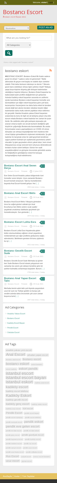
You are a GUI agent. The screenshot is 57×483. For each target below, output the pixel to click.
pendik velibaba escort (34, 452)
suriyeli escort (26, 456)
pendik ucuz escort (30, 448)
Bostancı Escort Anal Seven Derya (20, 166)
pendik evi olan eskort (31, 431)
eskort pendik (28, 368)
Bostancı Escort (23, 12)
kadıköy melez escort (39, 404)
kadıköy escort (17, 387)
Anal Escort (15, 354)
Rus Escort (12, 456)
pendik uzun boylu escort (15, 452)
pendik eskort (33, 421)
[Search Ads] (8, 53)
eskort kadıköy (11, 369)
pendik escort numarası (14, 417)
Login (50, 2)
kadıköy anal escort (42, 383)
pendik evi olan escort (13, 431)
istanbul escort (19, 373)
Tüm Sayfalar (28, 476)
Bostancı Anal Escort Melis (19, 193)
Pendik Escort (12, 328)
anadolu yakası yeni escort (19, 350)
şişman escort (27, 461)
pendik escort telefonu (33, 417)
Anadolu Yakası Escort (16, 314)
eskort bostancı (36, 364)
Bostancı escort (32, 359)
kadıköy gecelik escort (16, 399)
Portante (24, 171)
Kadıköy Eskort (18, 395)
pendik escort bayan (31, 413)
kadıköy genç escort (17, 403)
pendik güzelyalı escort (33, 435)
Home (6, 62)
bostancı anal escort (13, 359)
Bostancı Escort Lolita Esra (20, 222)
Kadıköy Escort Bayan (16, 323)
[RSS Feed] (5, 2)
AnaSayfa (7, 476)
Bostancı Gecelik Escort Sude (18, 252)
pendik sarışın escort (13, 448)
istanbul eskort (19, 382)
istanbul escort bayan (26, 377)
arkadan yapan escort (37, 355)
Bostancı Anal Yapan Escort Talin (20, 279)
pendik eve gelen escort (22, 426)
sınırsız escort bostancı (41, 456)
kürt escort (28, 408)
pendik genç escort (13, 435)
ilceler (17, 476)
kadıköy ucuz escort (13, 409)
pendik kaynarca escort (14, 439)
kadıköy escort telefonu (17, 391)
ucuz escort (12, 460)
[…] (37, 183)
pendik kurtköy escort (32, 439)
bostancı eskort (17, 364)
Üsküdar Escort (13, 332)
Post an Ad (46, 27)
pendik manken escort (14, 443)
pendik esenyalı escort (14, 422)
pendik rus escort (30, 443)
